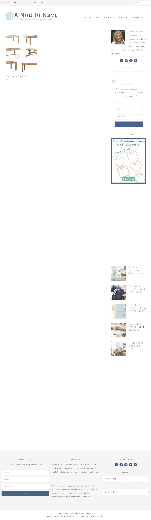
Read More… (118, 54)
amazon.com (75, 497)
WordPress (95, 516)
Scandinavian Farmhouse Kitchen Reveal (136, 270)
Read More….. (94, 472)
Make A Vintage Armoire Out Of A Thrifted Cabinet (137, 308)
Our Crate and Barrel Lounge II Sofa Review (136, 289)
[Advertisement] (128, 223)
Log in (102, 516)
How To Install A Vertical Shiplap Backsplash (136, 327)
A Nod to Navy (31, 16)
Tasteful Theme (66, 516)
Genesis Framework (82, 516)
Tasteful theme (76, 513)
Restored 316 (89, 513)
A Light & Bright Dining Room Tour (136, 346)
